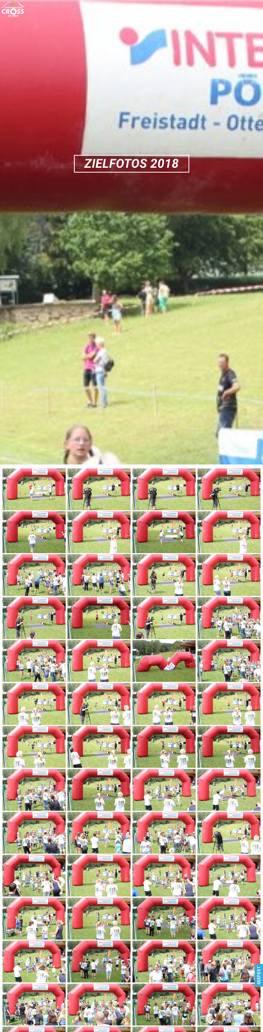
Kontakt (249, 9)
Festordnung (222, 9)
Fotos (197, 9)
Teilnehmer (151, 9)
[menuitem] (154, 10)
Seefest (258, 975)
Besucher (177, 9)
